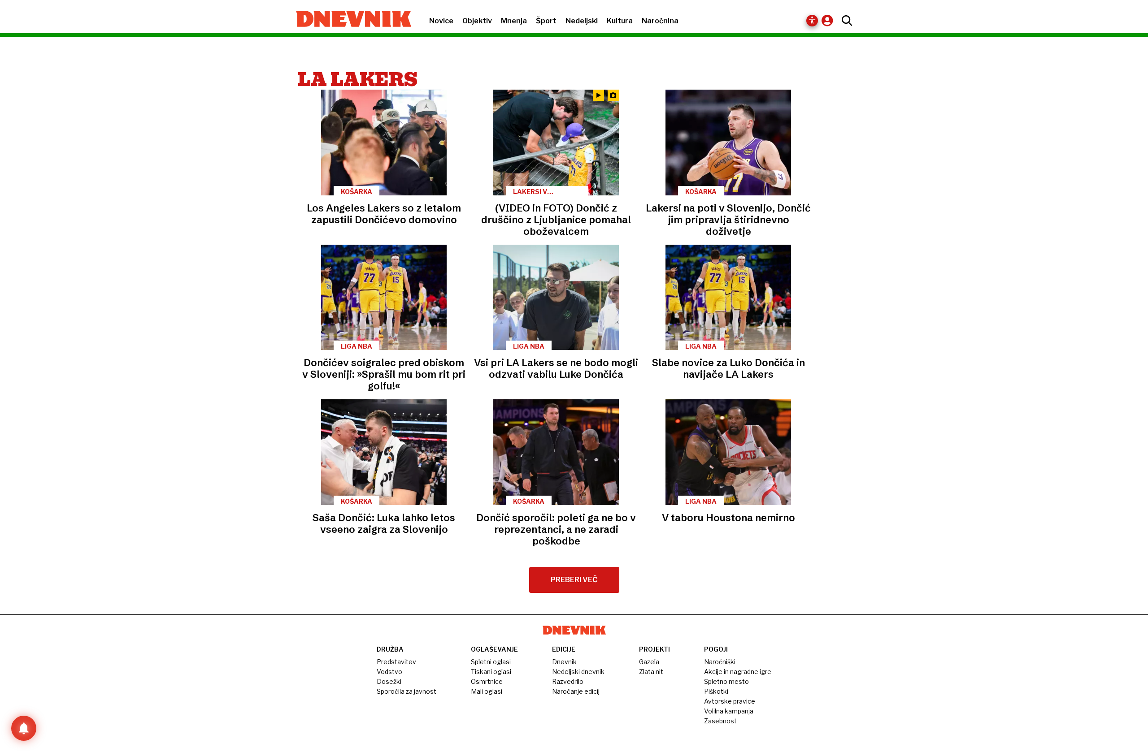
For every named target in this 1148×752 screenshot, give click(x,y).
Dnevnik (564, 662)
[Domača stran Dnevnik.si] (349, 20)
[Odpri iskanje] (844, 20)
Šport (546, 21)
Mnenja (514, 21)
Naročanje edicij (576, 691)
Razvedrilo (567, 681)
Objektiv (477, 21)
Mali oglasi (486, 691)
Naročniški (719, 662)
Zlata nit (651, 671)
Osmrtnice (487, 681)
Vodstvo (389, 671)
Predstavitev (396, 662)
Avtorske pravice (729, 701)
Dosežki (389, 681)
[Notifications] (23, 728)
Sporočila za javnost (406, 691)
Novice (441, 21)
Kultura (620, 21)
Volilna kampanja (728, 711)
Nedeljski (581, 21)
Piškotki (716, 691)
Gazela (649, 662)
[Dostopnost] (812, 20)
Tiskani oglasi (491, 671)
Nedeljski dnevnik (578, 671)
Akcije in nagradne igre (737, 671)
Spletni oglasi (491, 662)
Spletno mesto (726, 681)
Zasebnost (720, 721)
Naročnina (660, 21)
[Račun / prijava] (829, 20)
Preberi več (574, 579)
